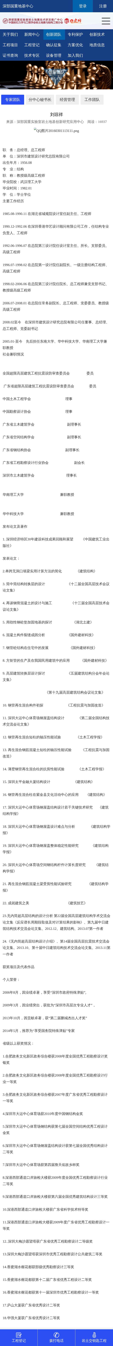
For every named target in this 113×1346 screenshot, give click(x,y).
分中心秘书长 (40, 99)
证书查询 (10, 55)
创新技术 (97, 34)
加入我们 (75, 55)
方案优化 (75, 45)
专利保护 (75, 34)
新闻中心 (32, 34)
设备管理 (53, 55)
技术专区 (32, 55)
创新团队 (53, 34)
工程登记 (32, 45)
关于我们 (10, 34)
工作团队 (92, 99)
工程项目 (10, 45)
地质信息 (97, 45)
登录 (83, 6)
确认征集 (53, 45)
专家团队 (12, 99)
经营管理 (67, 99)
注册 (103, 6)
